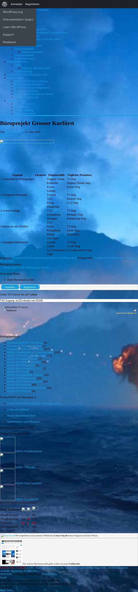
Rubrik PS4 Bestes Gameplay (31, 81)
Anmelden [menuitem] (16, 4)
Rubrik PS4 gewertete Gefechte (25, 374)
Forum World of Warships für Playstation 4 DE (34, 403)
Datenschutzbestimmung (79, 567)
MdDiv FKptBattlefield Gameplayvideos (45, 32)
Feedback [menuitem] (9, 42)
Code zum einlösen (18, 409)
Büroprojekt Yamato (39, 267)
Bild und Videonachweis (50, 567)
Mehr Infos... (7, 590)
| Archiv (29, 567)
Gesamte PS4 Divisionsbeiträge (30, 257)
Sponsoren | (17, 570)
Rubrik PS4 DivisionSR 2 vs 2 (24, 368)
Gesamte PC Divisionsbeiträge (24, 345)
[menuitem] (4, 4)
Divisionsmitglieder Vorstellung (25, 342)
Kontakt (5, 570)
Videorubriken (15, 77)
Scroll (3, 577)
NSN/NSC (6, 574)
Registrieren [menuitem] (32, 4)
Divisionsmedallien (32, 52)
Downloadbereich (17, 61)
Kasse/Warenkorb (24, 103)
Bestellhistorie (22, 106)
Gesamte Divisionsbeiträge (109, 257)
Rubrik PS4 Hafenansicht (28, 84)
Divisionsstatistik (24, 48)
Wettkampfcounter (24, 58)
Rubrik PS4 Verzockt (26, 97)
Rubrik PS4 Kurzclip (26, 90)
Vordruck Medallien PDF (36, 68)
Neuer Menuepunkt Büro (21, 415)
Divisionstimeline (24, 55)
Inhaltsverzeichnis (118, 567)
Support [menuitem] (8, 34)
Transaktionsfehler (24, 113)
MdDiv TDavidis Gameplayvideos (41, 39)
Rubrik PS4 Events (18, 371)
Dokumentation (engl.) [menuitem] (18, 19)
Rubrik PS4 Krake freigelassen (31, 87)
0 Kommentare (8, 135)
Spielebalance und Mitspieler (23, 421)
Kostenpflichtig (23, 71)
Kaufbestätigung (23, 110)
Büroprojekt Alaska (13, 267)
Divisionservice (14, 131)
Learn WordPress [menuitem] (14, 27)
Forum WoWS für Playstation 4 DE (27, 74)
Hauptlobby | (31, 570)
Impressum (100, 567)
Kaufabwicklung (16, 100)
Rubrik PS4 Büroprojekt (63, 257)
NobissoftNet (49, 574)
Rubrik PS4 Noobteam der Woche (33, 94)
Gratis (17, 64)
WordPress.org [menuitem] (13, 12)
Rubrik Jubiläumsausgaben (22, 358)
